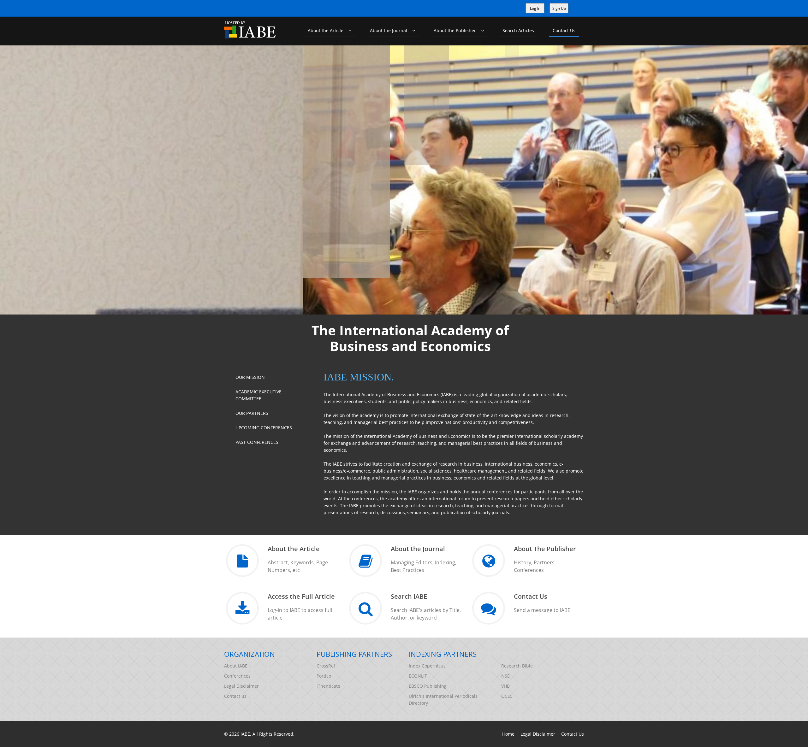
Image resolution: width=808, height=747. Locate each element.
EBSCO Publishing (428, 686)
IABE (245, 734)
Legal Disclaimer (241, 686)
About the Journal (391, 30)
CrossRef (326, 666)
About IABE (235, 666)
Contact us (235, 696)
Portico (324, 676)
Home (508, 734)
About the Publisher (457, 30)
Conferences (237, 676)
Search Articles (518, 30)
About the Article (328, 30)
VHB (505, 686)
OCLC (507, 696)
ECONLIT (418, 676)
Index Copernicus (427, 666)
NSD (505, 676)
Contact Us (564, 30)
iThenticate (328, 686)
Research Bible (517, 666)
